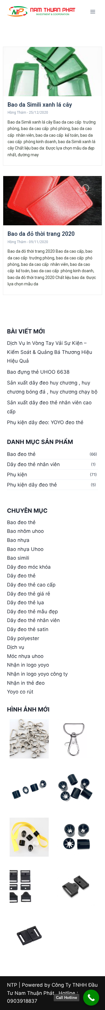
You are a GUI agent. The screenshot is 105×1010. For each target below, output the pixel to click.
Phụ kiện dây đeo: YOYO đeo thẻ (45, 422)
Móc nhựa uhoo (25, 656)
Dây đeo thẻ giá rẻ (28, 594)
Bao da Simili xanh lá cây (40, 104)
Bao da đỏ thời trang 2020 (41, 234)
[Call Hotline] (91, 998)
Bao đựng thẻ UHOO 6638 (38, 372)
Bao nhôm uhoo (25, 531)
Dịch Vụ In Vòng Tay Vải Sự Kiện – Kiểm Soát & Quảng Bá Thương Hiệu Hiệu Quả (49, 352)
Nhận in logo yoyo (28, 665)
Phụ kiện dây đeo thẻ (32, 485)
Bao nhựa (18, 540)
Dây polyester (23, 638)
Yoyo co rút (20, 692)
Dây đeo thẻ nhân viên (33, 464)
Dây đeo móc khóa (29, 567)
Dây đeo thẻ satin (27, 629)
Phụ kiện (17, 474)
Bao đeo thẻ (21, 454)
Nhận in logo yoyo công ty (37, 674)
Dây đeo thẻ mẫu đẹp (32, 611)
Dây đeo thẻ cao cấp (31, 585)
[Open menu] (92, 11)
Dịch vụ (15, 647)
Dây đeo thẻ (21, 576)
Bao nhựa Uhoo (25, 549)
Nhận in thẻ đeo (26, 683)
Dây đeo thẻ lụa (25, 602)
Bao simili (18, 558)
